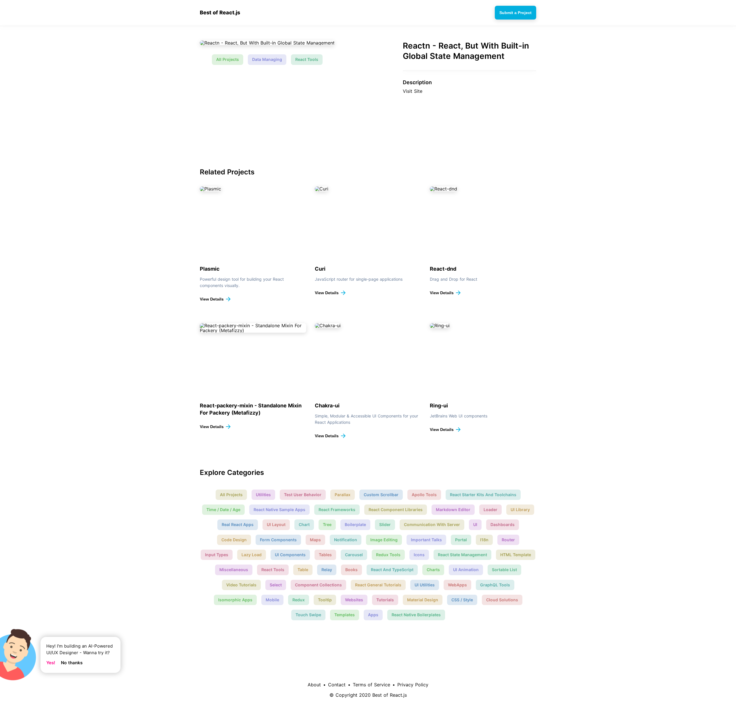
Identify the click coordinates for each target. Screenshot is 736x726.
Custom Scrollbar (381, 494)
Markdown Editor (453, 509)
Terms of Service (371, 685)
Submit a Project (515, 12)
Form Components (278, 539)
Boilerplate (355, 524)
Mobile (272, 599)
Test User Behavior (302, 494)
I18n (484, 539)
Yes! (50, 662)
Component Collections (318, 584)
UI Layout (276, 524)
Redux (298, 599)
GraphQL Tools (495, 584)
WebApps (457, 584)
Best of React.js (220, 12)
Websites (354, 599)
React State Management (462, 554)
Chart (304, 524)
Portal (461, 539)
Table (303, 569)
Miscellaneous (233, 569)
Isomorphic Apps (235, 599)
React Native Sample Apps (279, 509)
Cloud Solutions (502, 599)
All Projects (227, 59)
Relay (326, 569)
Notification (345, 539)
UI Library (520, 509)
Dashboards (502, 524)
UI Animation (466, 569)
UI (475, 524)
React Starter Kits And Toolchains (483, 494)
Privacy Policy (412, 685)
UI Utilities (425, 584)
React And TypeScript (392, 569)
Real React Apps (238, 524)
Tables (325, 554)
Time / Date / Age (223, 509)
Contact (337, 685)
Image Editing (384, 539)
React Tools (306, 59)
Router (508, 539)
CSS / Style (462, 599)
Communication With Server (432, 524)
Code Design (234, 539)
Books (351, 569)
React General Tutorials (378, 584)
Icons (419, 554)
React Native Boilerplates (416, 614)
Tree (327, 524)
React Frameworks (337, 509)
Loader (490, 509)
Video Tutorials (241, 584)
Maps (315, 539)
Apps (373, 614)
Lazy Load (251, 554)
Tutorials (385, 599)
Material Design (422, 599)
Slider (385, 524)
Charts (433, 569)
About (314, 685)
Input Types (216, 554)
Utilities (263, 494)
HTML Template (515, 554)
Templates (344, 614)
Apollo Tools (424, 494)
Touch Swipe (308, 614)
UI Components (290, 554)
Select (276, 584)
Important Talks (426, 539)
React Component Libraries (396, 509)
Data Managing (267, 59)
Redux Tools (388, 554)
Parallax (342, 494)
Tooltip (325, 599)
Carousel (354, 554)
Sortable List (504, 569)
